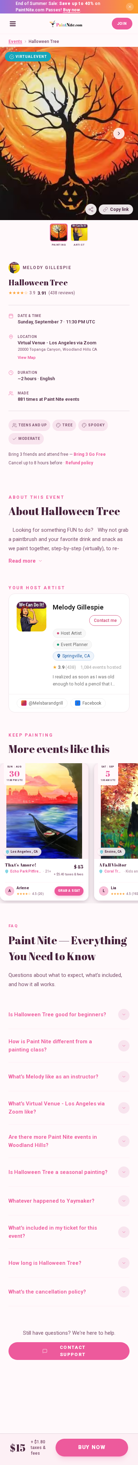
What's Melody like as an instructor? (53, 1076)
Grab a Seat (69, 890)
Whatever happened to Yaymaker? (51, 1201)
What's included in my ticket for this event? (52, 1232)
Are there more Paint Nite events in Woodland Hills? (52, 1141)
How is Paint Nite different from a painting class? (50, 1045)
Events (15, 41)
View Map (27, 357)
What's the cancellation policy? (47, 1292)
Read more (22, 561)
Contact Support (73, 1351)
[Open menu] (13, 24)
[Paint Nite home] (65, 24)
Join (122, 23)
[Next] (119, 133)
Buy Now (91, 1447)
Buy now (71, 9)
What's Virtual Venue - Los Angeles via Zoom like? (56, 1107)
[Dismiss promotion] (130, 7)
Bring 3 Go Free (90, 454)
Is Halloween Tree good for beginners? (57, 1014)
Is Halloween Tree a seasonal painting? (58, 1172)
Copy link (119, 209)
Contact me (105, 620)
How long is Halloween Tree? (44, 1263)
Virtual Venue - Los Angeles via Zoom (57, 342)
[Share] (91, 209)
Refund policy (79, 462)
